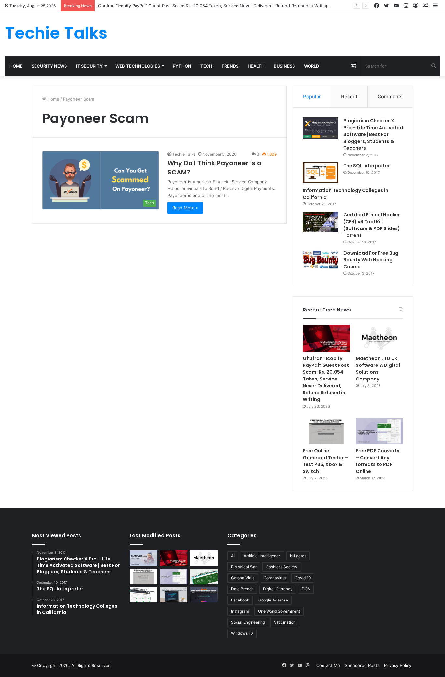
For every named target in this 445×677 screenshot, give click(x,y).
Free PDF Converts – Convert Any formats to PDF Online (377, 461)
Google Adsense (273, 600)
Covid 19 (303, 577)
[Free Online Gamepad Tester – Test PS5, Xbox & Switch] (326, 431)
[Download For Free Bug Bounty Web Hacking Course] (320, 260)
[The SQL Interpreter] (320, 172)
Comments (390, 96)
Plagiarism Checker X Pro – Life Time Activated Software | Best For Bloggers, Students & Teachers (373, 134)
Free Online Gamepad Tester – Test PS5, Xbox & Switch (325, 461)
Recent (349, 96)
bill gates (298, 555)
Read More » (185, 207)
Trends (230, 66)
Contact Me (328, 665)
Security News (49, 66)
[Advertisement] (296, 33)
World (311, 66)
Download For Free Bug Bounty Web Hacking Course (370, 260)
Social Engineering (248, 622)
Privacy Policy (397, 665)
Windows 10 (242, 633)
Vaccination (284, 622)
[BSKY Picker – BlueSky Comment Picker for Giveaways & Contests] (174, 594)
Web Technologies (137, 66)
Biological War (244, 566)
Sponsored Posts (362, 665)
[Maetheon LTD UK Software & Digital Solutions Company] (379, 338)
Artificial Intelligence (262, 555)
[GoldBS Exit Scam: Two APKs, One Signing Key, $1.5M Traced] (143, 558)
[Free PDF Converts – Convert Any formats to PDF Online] (379, 431)
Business (284, 66)
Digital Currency (278, 589)
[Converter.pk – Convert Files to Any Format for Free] (204, 576)
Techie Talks (183, 154)
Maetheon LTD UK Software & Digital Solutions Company (378, 368)
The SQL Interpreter (366, 165)
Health (256, 66)
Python (182, 66)
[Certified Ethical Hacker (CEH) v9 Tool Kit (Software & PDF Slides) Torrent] (320, 222)
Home (15, 66)
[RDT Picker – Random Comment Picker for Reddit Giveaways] (204, 594)
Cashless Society (281, 566)
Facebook (240, 600)
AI (233, 555)
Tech (206, 66)
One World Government (279, 611)
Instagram (240, 611)
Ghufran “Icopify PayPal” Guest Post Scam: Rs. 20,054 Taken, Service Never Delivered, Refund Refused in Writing (213, 5)
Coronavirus (275, 577)
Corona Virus (242, 577)
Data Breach (242, 589)
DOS (306, 589)
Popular (312, 96)
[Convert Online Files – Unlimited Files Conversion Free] (143, 594)
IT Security (89, 66)
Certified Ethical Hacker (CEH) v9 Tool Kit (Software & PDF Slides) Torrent (371, 225)
